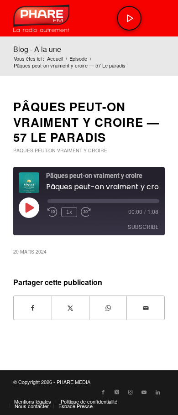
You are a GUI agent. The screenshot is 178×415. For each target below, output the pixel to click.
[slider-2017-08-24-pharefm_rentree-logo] (73, 18)
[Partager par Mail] (145, 308)
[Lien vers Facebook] (103, 392)
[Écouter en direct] (129, 18)
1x (69, 212)
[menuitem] (33, 401)
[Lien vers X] (117, 392)
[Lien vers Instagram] (130, 392)
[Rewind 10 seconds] (52, 212)
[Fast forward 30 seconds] (86, 212)
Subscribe (143, 227)
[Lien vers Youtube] (144, 392)
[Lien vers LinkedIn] (158, 392)
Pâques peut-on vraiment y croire (60, 150)
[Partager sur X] (70, 308)
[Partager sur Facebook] (32, 308)
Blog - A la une (37, 49)
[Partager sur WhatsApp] (107, 308)
